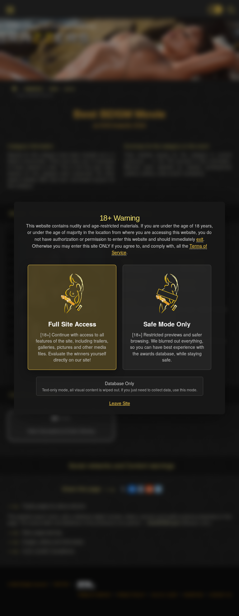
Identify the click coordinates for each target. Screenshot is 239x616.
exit (199, 239)
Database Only (119, 386)
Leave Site (119, 403)
